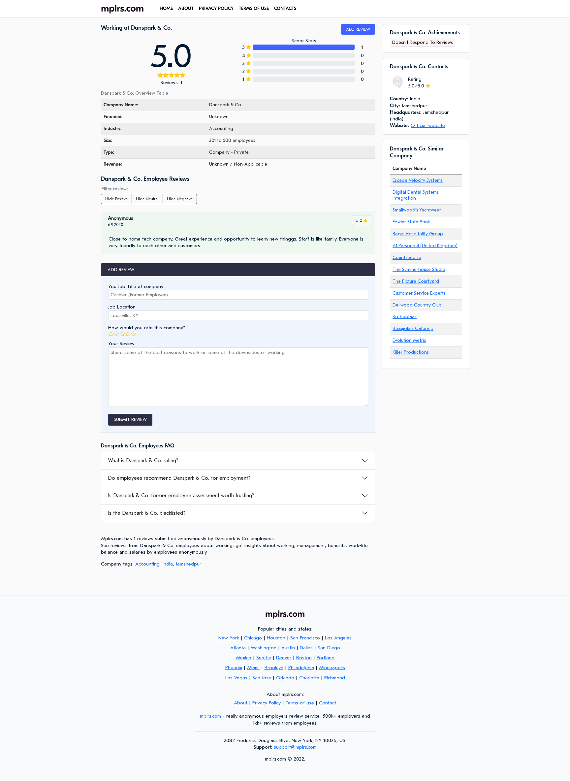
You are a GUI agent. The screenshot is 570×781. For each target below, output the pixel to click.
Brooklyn (274, 667)
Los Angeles (338, 638)
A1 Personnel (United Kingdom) (425, 245)
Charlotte (309, 678)
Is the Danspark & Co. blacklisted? (146, 513)
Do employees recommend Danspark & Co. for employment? (179, 478)
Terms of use (254, 8)
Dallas (306, 648)
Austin (288, 648)
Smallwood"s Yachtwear (417, 210)
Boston (304, 658)
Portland (325, 658)
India (168, 564)
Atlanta (238, 648)
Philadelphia (301, 667)
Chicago (253, 638)
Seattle (263, 658)
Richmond (334, 678)
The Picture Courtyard (416, 281)
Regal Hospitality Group (418, 234)
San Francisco (305, 638)
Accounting (147, 564)
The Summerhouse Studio (419, 269)
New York (228, 638)
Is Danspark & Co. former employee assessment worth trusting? (181, 496)
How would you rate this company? (146, 328)
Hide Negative (180, 199)
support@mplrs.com (295, 747)
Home (166, 8)
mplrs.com (210, 716)
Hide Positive (116, 199)
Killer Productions (411, 352)
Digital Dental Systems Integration (416, 195)
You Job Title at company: (136, 286)
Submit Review (130, 419)
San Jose (261, 678)
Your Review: (122, 343)
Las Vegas (236, 678)
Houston (276, 638)
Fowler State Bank (411, 222)
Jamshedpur (188, 564)
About (186, 8)
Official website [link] (428, 125)
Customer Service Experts (419, 293)
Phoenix (233, 667)
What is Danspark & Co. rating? (143, 461)
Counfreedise (407, 257)
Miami (253, 667)
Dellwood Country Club (417, 305)
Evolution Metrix (409, 340)
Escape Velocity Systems (418, 180)
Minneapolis (332, 667)
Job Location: (122, 307)
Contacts (285, 8)
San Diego (329, 648)
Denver (283, 658)
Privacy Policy (216, 8)
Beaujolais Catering (413, 328)
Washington (263, 648)
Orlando (285, 678)
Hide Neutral (147, 199)
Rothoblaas (405, 316)
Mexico (243, 658)
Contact (327, 703)
